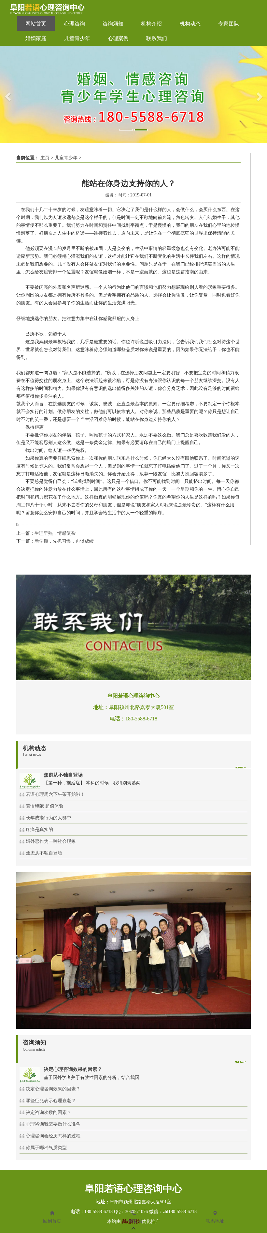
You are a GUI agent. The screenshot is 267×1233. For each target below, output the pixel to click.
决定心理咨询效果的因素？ (53, 1089)
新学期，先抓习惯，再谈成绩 (64, 541)
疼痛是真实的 (39, 829)
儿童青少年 (77, 38)
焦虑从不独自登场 (44, 853)
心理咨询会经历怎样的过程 (53, 1135)
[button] (6, 94)
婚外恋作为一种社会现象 (51, 841)
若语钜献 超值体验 (44, 806)
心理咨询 (74, 23)
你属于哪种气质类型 (46, 1147)
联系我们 (156, 38)
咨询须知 (113, 23)
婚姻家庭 (35, 38)
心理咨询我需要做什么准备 (53, 1124)
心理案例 (118, 38)
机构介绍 (151, 23)
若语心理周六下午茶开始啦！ (55, 794)
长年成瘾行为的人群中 (48, 817)
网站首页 (35, 23)
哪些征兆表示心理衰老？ (51, 1100)
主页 (44, 157)
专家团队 (228, 23)
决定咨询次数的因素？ (48, 1112)
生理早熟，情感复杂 (55, 533)
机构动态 (190, 23)
